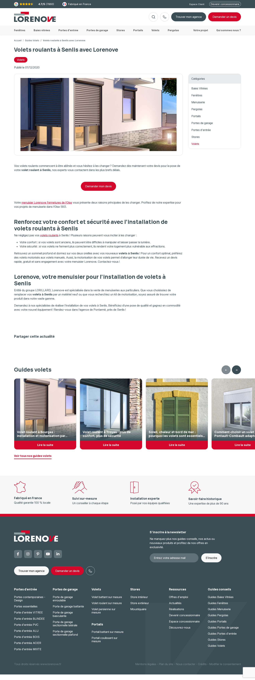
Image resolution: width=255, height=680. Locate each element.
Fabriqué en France (79, 4)
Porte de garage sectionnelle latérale (65, 623)
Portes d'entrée (201, 130)
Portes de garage (202, 123)
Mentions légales (145, 664)
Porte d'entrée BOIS (27, 637)
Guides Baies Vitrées (220, 597)
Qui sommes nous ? (228, 30)
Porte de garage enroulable (63, 598)
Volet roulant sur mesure (107, 603)
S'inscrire (211, 558)
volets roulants (49, 235)
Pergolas (196, 109)
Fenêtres (196, 95)
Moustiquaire (138, 609)
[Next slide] (236, 369)
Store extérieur (139, 603)
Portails (196, 116)
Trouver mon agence (189, 17)
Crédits (202, 664)
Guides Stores (217, 639)
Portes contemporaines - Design (29, 598)
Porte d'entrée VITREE (28, 612)
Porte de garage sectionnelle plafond (65, 633)
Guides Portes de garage (223, 627)
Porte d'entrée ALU (26, 631)
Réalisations (176, 609)
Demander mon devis (98, 186)
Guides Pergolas (218, 615)
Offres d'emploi (178, 597)
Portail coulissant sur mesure (104, 639)
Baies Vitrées (199, 88)
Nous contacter (185, 664)
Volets (21, 60)
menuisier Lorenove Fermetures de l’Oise (47, 202)
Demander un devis (67, 571)
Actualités (175, 603)
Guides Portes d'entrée (222, 633)
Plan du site (166, 664)
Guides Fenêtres (218, 603)
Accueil (18, 40)
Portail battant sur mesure (108, 632)
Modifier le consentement (225, 664)
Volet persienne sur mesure (103, 610)
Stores (195, 137)
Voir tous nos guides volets (33, 456)
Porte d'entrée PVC (26, 624)
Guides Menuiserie (219, 609)
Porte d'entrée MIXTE (27, 649)
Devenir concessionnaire (225, 4)
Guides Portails (217, 621)
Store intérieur (139, 597)
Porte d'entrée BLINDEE (29, 618)
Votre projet (200, 30)
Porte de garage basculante (63, 614)
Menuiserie (198, 102)
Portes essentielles (25, 606)
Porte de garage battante (68, 606)
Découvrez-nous (179, 627)
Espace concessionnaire (184, 621)
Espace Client (196, 4)
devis (224, 17)
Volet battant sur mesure (107, 597)
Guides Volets (32, 40)
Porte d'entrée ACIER (27, 643)
